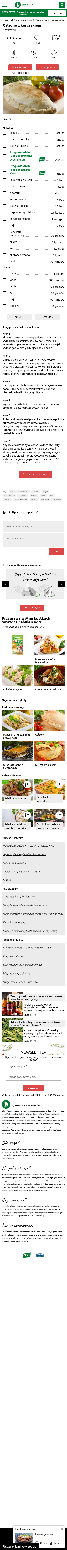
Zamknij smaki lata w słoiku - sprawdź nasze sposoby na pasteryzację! (36, 997)
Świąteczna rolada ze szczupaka (20, 982)
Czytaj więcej (29, 1015)
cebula (43, 495)
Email (18, 316)
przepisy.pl (12, 30)
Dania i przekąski (24, 19)
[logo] (24, 5)
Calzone (40, 734)
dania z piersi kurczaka (19, 491)
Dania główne (42, 19)
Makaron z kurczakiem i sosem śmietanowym (28, 845)
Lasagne (7, 879)
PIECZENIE (45, 499)
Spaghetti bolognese (15, 862)
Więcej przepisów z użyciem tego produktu (23, 627)
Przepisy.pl (8, 19)
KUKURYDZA (23, 495)
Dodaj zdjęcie (32, 607)
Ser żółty (34, 499)
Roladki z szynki (12, 689)
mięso (45, 491)
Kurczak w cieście (45, 764)
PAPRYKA (34, 495)
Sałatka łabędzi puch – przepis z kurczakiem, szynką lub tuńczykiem (17, 826)
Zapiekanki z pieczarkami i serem (21, 871)
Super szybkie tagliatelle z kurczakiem (24, 854)
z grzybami (56, 499)
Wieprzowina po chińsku (16, 973)
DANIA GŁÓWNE (9, 495)
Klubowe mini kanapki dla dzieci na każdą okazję (30, 931)
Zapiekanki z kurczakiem (44, 798)
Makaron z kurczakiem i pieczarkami (17, 736)
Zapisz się (33, 1088)
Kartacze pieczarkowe (48, 689)
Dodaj (56, 551)
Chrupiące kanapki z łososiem (19, 896)
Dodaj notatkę (37, 474)
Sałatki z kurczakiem (16, 798)
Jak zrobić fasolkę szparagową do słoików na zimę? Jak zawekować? (35, 1023)
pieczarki (7, 499)
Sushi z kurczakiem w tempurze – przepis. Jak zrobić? (49, 826)
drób (52, 495)
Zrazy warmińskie (13, 956)
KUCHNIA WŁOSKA (21, 499)
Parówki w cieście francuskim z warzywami (45, 661)
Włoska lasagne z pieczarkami (13, 766)
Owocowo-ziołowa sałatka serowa (22, 964)
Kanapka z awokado (14, 922)
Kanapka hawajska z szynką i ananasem (25, 905)
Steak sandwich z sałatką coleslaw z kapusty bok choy (33, 913)
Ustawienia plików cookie (19, 1546)
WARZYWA (35, 491)
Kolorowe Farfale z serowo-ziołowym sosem (28, 947)
